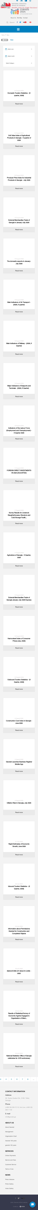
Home (3, 35)
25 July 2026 (19, 1053)
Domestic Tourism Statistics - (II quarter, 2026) (19, 94)
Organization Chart (11, 1136)
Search (12, 22)
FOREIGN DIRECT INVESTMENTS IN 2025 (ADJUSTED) (19, 471)
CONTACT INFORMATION (15, 1091)
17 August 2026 (19, 468)
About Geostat (9, 1127)
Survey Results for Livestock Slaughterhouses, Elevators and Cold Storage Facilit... (19, 515)
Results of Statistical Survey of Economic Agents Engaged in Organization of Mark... (19, 1015)
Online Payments (10, 1155)
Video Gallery (9, 1188)
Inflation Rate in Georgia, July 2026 (19, 803)
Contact (25, 18)
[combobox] (20, 49)
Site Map (19, 18)
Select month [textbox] (11, 56)
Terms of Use (9, 1169)
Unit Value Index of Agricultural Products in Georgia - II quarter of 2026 (19, 137)
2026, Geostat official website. (19, 1202)
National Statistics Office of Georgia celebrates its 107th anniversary (19, 1057)
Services (9, 1151)
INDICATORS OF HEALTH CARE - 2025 (19, 972)
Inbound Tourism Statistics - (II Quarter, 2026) (19, 887)
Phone (7, 1104)
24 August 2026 (19, 90)
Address (8, 1095)
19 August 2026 (19, 217)
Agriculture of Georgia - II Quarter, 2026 (19, 556)
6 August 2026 (19, 718)
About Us (13, 18)
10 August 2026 (19, 636)
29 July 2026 (19, 968)
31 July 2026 (19, 841)
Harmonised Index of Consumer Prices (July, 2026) (19, 639)
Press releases (9, 1179)
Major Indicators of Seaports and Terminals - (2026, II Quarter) (19, 387)
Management (9, 1131)
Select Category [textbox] (10, 63)
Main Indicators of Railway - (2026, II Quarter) (19, 344)
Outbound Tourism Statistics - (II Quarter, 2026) (19, 681)
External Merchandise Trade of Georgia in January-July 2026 (19, 221)
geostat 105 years (10, 1145)
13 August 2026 (19, 595)
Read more (19, 104)
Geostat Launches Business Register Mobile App (19, 763)
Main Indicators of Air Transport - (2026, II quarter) (19, 303)
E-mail (7, 1114)
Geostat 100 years (11, 1140)
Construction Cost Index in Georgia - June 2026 (19, 722)
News (8, 35)
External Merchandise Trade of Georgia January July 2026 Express (19, 598)
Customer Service (10, 1164)
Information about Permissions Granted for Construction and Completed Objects (19, 931)
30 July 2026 (19, 884)
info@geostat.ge (10, 1117)
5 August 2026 (19, 759)
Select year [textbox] (11, 49)
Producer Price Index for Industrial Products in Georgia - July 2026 (19, 179)
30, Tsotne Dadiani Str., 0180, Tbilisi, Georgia (17, 1099)
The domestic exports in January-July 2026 (19, 262)
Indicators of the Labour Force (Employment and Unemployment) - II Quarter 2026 (19, 430)
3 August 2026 (19, 800)
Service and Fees (10, 1160)
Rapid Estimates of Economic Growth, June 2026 (19, 845)
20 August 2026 (19, 175)
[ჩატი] (32, 1204)
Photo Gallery (9, 1184)
